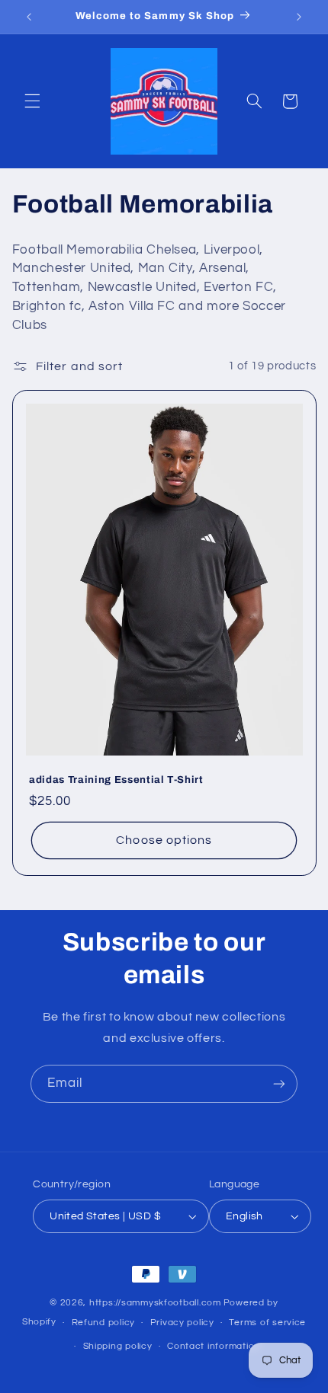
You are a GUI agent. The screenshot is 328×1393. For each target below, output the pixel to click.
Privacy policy (182, 1322)
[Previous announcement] (29, 17)
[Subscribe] (279, 1083)
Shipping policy (118, 1346)
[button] (32, 101)
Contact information (213, 1346)
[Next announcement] (299, 17)
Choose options (164, 840)
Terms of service (267, 1322)
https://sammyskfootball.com (155, 1303)
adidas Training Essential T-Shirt (116, 779)
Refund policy (104, 1322)
